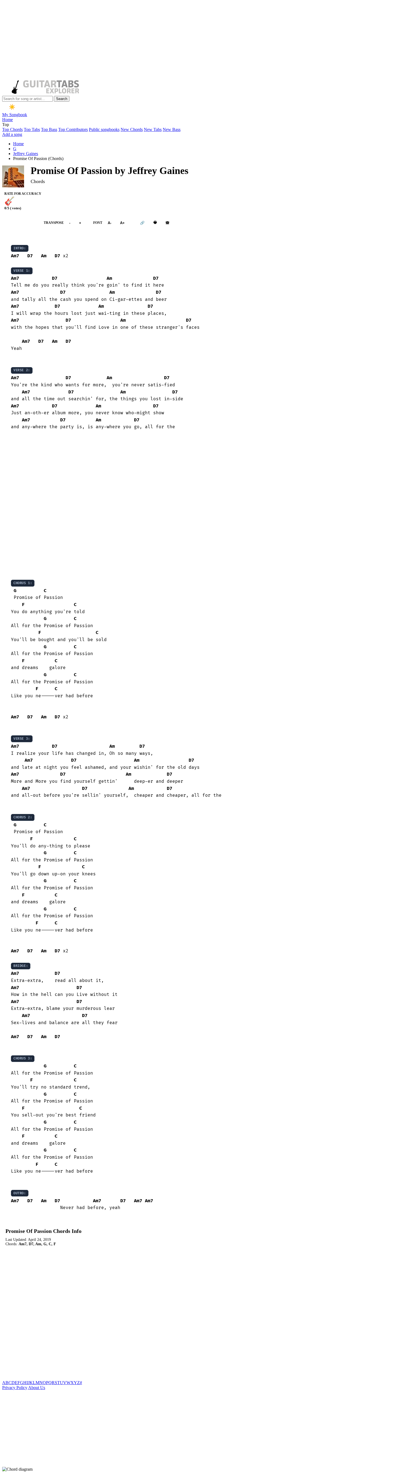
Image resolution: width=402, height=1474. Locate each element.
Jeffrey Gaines (25, 153)
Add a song (12, 134)
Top (5, 124)
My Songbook (14, 114)
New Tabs (153, 129)
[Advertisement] (166, 40)
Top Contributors (73, 129)
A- (109, 223)
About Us (36, 1387)
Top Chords (12, 129)
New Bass (171, 129)
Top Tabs (32, 129)
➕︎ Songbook (20, 223)
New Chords (132, 129)
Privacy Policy (14, 1387)
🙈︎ (167, 223)
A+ (122, 223)
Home (7, 119)
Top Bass (49, 129)
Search (61, 99)
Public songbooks (104, 129)
